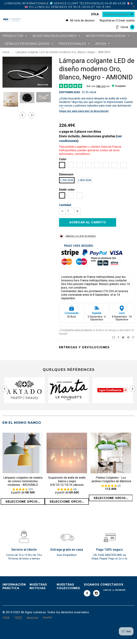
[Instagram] (96, 593)
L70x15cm (66, 180)
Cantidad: (65, 205)
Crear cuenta (126, 20)
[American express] (18, 617)
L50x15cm (84, 180)
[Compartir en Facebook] (118, 337)
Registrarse (107, 20)
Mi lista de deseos (82, 20)
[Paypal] (47, 617)
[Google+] (133, 337)
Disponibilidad (69, 92)
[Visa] (6, 617)
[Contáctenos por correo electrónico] (113, 337)
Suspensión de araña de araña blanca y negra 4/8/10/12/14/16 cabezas (66, 481)
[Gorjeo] (123, 337)
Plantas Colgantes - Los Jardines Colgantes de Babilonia (111, 479)
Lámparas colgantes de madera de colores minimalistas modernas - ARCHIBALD (22, 481)
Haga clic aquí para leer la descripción (84, 111)
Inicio (6, 52)
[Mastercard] (33, 617)
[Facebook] (87, 593)
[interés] (128, 337)
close (134, 6)
